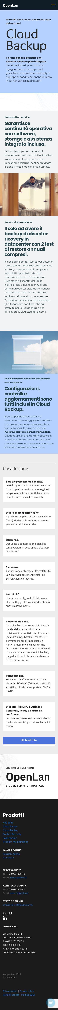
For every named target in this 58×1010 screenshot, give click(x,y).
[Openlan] (10, 6)
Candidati (8, 857)
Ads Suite (8, 822)
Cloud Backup (11, 830)
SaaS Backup (10, 838)
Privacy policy (10, 991)
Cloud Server (10, 826)
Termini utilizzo (11, 994)
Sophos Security (12, 834)
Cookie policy (26, 991)
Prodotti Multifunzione (15, 841)
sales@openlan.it (19, 893)
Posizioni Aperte (11, 853)
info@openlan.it (18, 877)
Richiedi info (29, 740)
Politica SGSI (28, 994)
